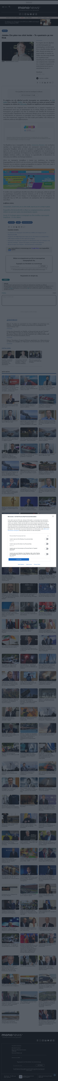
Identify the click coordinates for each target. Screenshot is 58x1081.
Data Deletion (21, 564)
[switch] (46, 539)
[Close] (53, 516)
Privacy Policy (37, 564)
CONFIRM (18, 559)
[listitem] (29, 536)
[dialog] (29, 540)
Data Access (29, 564)
